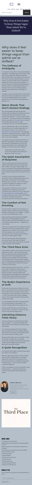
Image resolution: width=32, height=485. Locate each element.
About (13, 392)
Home (9, 9)
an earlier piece (19, 120)
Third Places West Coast (7, 461)
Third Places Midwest (6, 455)
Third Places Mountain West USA (9, 463)
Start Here (22, 9)
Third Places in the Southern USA (9, 457)
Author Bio (13, 9)
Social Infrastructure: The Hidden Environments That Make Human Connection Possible (14, 451)
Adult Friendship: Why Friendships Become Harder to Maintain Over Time (15, 444)
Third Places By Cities (6, 459)
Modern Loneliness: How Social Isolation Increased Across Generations (14, 447)
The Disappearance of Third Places (9, 441)
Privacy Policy (27, 9)
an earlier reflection (19, 232)
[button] (19, 4)
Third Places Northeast (7, 453)
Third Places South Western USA (9, 464)
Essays (17, 9)
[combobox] (12, 12)
